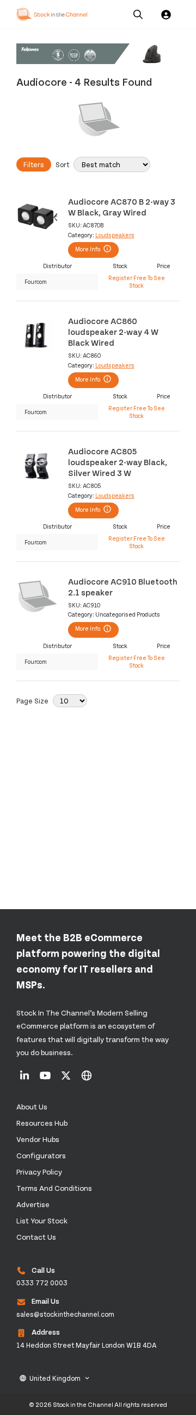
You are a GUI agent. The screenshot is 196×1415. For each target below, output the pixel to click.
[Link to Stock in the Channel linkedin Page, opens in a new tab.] (25, 1079)
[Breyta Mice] (98, 54)
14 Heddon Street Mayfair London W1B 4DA (86, 1345)
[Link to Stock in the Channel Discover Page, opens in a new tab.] (86, 1079)
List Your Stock (42, 1220)
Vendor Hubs (37, 1139)
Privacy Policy (39, 1171)
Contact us (36, 1236)
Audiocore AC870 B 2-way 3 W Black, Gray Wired (121, 206)
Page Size (32, 700)
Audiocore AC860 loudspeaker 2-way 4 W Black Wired (113, 331)
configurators (41, 1155)
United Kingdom (55, 1378)
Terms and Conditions (54, 1187)
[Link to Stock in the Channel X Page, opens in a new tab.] (67, 1079)
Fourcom (35, 281)
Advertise (33, 1204)
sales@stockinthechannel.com (65, 1314)
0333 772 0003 (42, 1282)
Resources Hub (42, 1122)
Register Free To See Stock (136, 281)
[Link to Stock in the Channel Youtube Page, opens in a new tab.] (46, 1079)
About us (31, 1106)
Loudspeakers (114, 234)
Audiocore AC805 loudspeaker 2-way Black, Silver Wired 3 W (117, 462)
